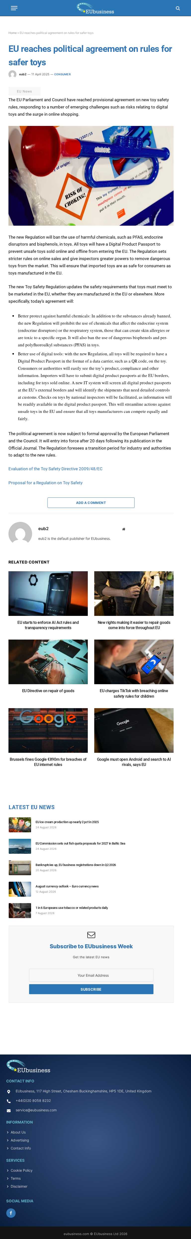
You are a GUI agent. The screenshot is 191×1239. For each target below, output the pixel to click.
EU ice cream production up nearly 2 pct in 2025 (67, 822)
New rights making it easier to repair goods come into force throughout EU (134, 625)
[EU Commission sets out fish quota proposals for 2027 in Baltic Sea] (22, 846)
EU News (24, 91)
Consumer (62, 74)
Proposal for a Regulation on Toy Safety (45, 482)
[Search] (177, 8)
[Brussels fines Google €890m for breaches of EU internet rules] (48, 733)
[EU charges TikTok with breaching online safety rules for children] (134, 664)
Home (12, 33)
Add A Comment (91, 503)
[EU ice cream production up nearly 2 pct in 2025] (22, 824)
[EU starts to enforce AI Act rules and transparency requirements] (48, 596)
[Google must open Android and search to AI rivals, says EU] (134, 733)
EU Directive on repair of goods (48, 690)
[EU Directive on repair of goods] (48, 664)
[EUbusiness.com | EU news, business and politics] (95, 8)
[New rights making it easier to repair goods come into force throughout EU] (134, 596)
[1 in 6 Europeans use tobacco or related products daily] (22, 910)
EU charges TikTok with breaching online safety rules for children (134, 693)
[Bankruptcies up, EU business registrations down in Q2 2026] (22, 867)
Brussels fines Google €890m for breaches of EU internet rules (48, 762)
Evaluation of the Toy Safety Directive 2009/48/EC (55, 468)
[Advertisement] (95, 1027)
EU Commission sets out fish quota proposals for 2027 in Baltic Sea (80, 843)
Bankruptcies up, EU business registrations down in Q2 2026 (76, 865)
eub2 (22, 74)
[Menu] (14, 8)
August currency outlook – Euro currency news (67, 886)
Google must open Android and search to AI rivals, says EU (134, 762)
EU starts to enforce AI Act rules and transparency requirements (48, 625)
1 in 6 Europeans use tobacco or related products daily (72, 908)
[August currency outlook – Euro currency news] (22, 889)
